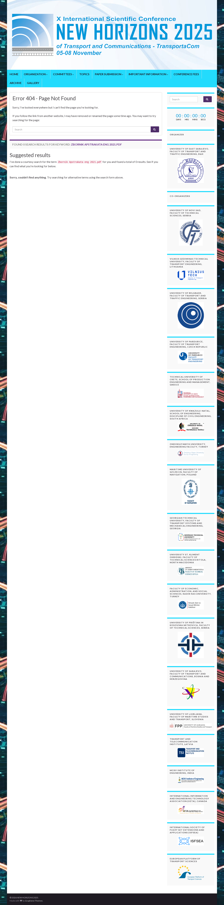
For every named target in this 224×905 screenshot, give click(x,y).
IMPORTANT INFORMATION (148, 74)
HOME (14, 74)
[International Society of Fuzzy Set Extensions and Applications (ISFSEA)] (191, 841)
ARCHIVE (16, 82)
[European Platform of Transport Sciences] (191, 872)
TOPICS (84, 74)
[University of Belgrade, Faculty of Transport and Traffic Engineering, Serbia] (191, 315)
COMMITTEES (62, 74)
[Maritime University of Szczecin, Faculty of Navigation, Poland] (191, 492)
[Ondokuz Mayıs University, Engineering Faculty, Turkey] (191, 453)
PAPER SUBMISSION (108, 74)
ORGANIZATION (35, 74)
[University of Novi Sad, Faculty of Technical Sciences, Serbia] (191, 232)
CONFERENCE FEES (186, 74)
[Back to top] (216, 897)
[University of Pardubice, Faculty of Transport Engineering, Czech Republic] (191, 357)
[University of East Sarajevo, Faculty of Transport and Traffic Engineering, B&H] (191, 170)
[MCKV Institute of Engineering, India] (191, 780)
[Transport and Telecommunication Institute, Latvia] (191, 752)
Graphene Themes (34, 900)
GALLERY (33, 82)
